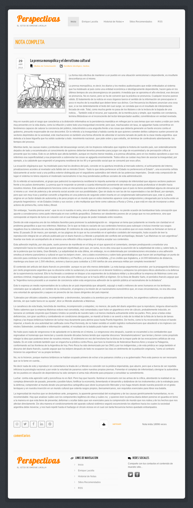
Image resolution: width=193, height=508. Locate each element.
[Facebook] (137, 474)
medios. (86, 66)
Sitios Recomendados (140, 21)
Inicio (75, 21)
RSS (160, 21)
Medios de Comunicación (45, 66)
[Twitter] (130, 474)
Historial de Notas (87, 476)
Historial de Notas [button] (113, 21)
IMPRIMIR (117, 424)
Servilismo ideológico (73, 66)
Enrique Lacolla (90, 21)
